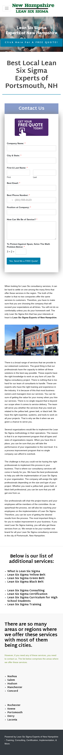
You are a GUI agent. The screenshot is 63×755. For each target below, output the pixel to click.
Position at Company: (19, 207)
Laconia (12, 720)
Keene (11, 709)
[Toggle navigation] (6, 8)
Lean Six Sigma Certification (27, 594)
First (9, 177)
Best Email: (13, 183)
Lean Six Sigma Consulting (26, 590)
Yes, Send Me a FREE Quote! (23, 261)
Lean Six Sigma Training (24, 604)
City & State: (14, 155)
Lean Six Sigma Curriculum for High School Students (32, 599)
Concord (12, 691)
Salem (11, 680)
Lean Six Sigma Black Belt (25, 581)
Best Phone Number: (18, 195)
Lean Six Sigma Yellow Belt (26, 574)
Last (35, 177)
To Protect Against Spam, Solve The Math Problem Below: (28, 245)
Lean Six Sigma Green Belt (25, 578)
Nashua (12, 676)
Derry (10, 716)
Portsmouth (14, 712)
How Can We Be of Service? (22, 219)
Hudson (12, 684)
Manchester (14, 687)
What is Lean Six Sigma (23, 571)
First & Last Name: (17, 168)
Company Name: (16, 143)
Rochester (13, 705)
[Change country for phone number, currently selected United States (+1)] (10, 200)
